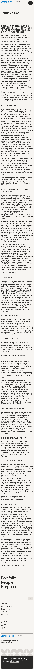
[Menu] (30, 3)
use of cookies (14, 661)
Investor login (5, 606)
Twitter (3, 614)
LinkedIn (4, 611)
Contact (4, 603)
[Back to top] (30, 598)
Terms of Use (5, 609)
